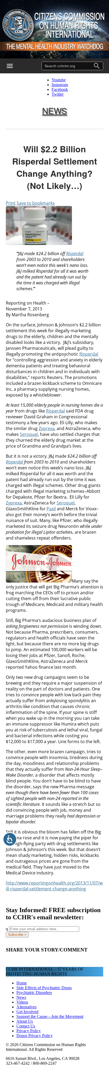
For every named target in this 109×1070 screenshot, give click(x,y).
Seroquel (29, 434)
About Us (24, 1021)
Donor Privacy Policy (34, 1035)
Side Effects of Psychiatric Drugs (44, 987)
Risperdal (74, 253)
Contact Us (25, 1026)
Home (21, 983)
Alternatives (26, 1007)
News (54, 110)
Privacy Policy (28, 1031)
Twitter (57, 94)
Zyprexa (46, 428)
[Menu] (13, 66)
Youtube (59, 80)
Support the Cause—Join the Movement (49, 1016)
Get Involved (27, 1011)
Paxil (51, 509)
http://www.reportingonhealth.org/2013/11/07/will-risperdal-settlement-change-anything (54, 886)
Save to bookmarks (36, 203)
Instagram (60, 84)
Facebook (60, 89)
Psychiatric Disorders (34, 992)
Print (11, 203)
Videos (22, 1002)
